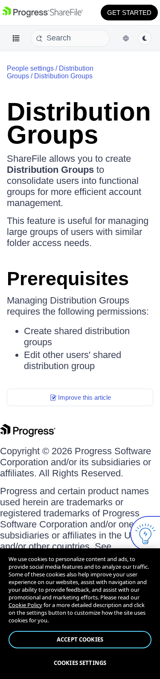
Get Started (129, 12)
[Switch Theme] (144, 38)
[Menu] (16, 38)
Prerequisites (68, 278)
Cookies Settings (80, 663)
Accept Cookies (80, 639)
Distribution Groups (63, 76)
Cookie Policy (25, 605)
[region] (80, 613)
